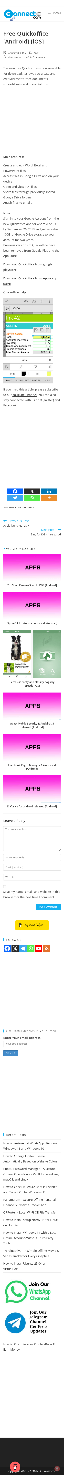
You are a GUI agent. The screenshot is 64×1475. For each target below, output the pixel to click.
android (13, 507)
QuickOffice (28, 507)
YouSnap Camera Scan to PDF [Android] (32, 585)
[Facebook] (15, 491)
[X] (32, 491)
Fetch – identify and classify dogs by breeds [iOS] (32, 683)
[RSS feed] (46, 948)
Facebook (9, 405)
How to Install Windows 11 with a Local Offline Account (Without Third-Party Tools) (30, 1238)
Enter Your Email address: (22, 1038)
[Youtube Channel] (38, 948)
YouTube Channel (24, 395)
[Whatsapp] (32, 498)
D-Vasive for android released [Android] (32, 806)
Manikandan (15, 57)
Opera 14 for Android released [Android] (32, 623)
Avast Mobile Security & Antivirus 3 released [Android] (32, 725)
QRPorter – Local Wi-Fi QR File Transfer (30, 1212)
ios (19, 507)
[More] (49, 498)
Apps (37, 52)
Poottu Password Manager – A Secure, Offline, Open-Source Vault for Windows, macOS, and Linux (31, 1174)
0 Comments (37, 57)
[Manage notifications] (57, 1468)
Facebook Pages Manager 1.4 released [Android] (32, 766)
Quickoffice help (14, 292)
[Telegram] (15, 498)
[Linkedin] (49, 491)
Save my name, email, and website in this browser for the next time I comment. (31, 894)
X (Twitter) (47, 400)
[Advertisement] (32, 122)
